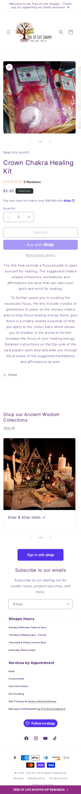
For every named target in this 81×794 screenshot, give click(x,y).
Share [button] (12, 375)
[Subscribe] (67, 604)
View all (9, 428)
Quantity (9, 208)
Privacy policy (58, 778)
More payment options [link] (40, 255)
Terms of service (42, 784)
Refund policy (36, 778)
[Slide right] (50, 141)
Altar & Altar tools (24, 517)
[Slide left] (31, 141)
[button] (40, 789)
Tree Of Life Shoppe (38, 772)
